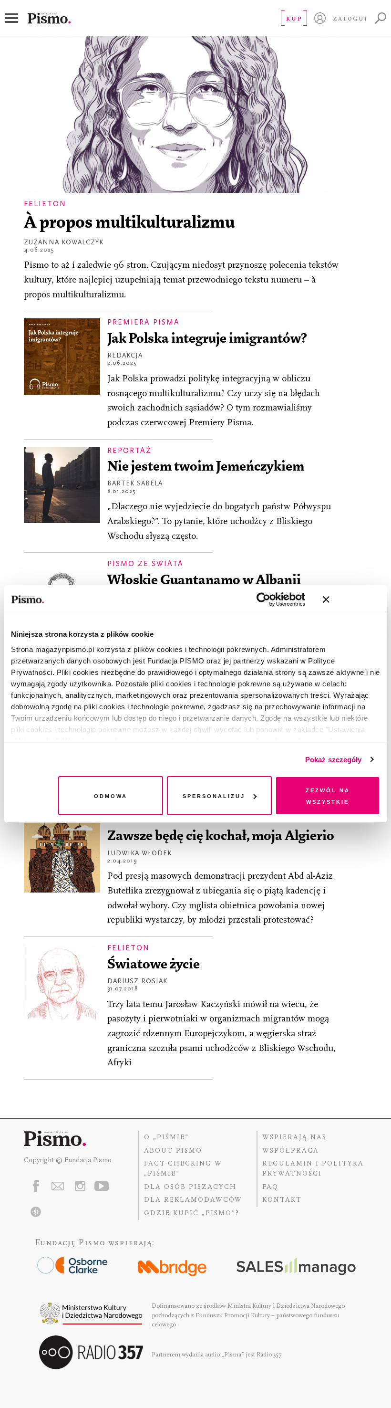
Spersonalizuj (214, 795)
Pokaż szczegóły (333, 760)
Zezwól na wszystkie (328, 795)
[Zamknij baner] (351, 599)
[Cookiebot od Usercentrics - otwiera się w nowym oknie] (263, 599)
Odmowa (110, 795)
